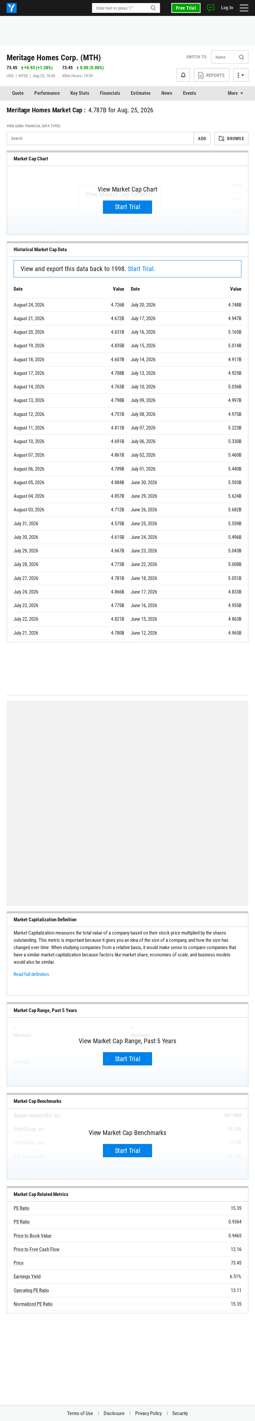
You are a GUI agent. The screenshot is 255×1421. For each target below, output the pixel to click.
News (166, 93)
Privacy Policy (148, 1413)
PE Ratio (22, 1208)
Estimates (141, 93)
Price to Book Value (32, 1236)
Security (180, 1413)
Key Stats (79, 93)
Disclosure (114, 1413)
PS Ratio (22, 1222)
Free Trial (186, 8)
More (233, 93)
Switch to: (196, 56)
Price (19, 1263)
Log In (227, 8)
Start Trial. (141, 269)
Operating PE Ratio (31, 1290)
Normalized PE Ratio (33, 1304)
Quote (18, 93)
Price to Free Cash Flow (36, 1249)
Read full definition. (32, 974)
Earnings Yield (27, 1276)
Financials (110, 93)
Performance (47, 93)
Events (189, 93)
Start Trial (127, 207)
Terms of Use (80, 1413)
